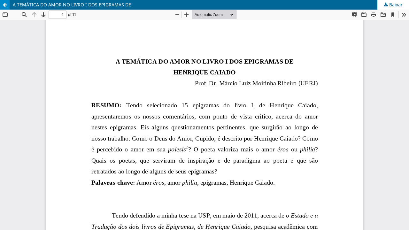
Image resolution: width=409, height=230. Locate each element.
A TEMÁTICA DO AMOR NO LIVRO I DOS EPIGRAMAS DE (72, 5)
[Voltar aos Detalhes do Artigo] (5, 5)
